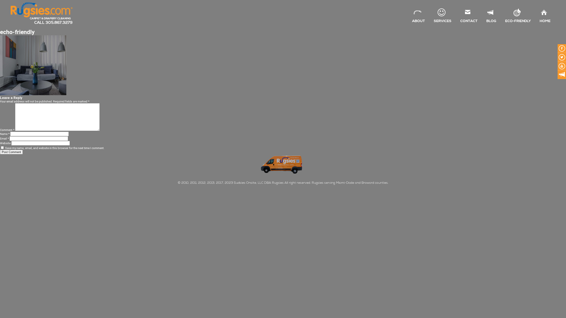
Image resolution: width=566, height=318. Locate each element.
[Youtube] (562, 66)
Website (5, 143)
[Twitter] (562, 57)
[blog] (562, 75)
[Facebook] (562, 48)
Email (4, 138)
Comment (7, 130)
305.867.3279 (59, 22)
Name (5, 134)
